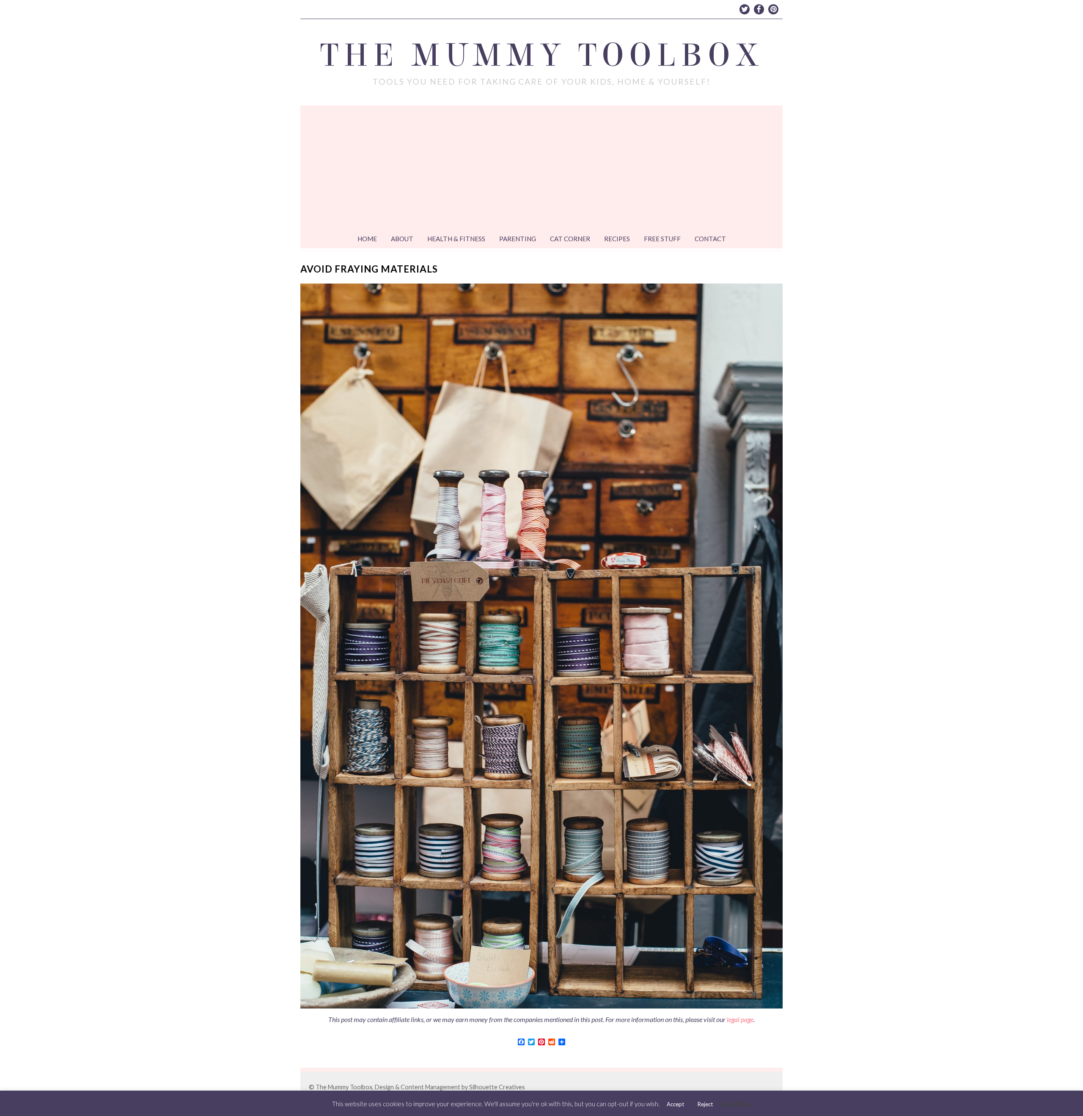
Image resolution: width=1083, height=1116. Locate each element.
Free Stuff (662, 238)
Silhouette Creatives (497, 1087)
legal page (740, 1019)
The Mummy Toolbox (541, 55)
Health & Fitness (456, 238)
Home (367, 238)
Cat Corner (570, 238)
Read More (735, 1104)
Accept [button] (675, 1104)
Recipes (617, 238)
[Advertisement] (541, 169)
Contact (710, 238)
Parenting (517, 238)
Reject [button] (705, 1104)
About (402, 238)
